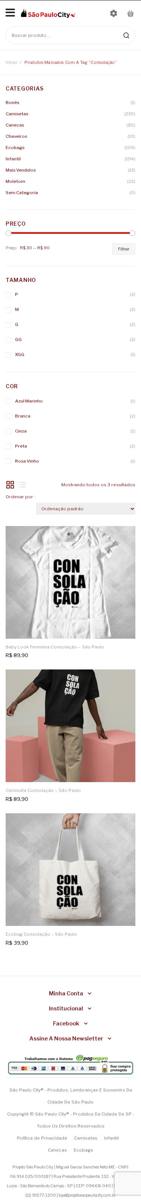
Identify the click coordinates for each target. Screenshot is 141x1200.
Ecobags (15, 147)
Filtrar (123, 249)
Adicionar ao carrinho (125, 823)
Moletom (15, 181)
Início (11, 62)
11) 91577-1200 (41, 1195)
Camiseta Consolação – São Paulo (43, 790)
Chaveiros (16, 136)
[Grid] (10, 485)
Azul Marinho (29, 401)
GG (18, 339)
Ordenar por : (20, 496)
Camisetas (17, 113)
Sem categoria (22, 192)
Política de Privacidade (42, 1138)
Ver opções (125, 536)
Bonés (12, 102)
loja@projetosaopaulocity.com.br (87, 1195)
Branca (22, 416)
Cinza (21, 431)
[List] (22, 485)
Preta (21, 446)
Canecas (15, 125)
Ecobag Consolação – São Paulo (41, 934)
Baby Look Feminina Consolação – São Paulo (55, 647)
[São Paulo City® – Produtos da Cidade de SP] (48, 12)
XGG (19, 354)
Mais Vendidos (21, 170)
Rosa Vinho (27, 461)
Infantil (13, 158)
